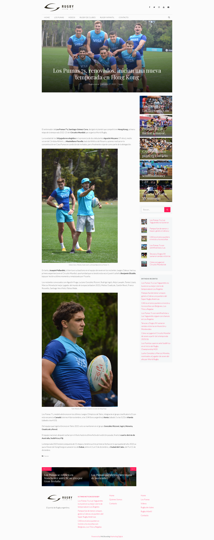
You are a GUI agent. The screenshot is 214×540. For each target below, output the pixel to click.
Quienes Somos (115, 499)
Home (47, 17)
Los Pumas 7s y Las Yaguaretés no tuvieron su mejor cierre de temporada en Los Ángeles (155, 286)
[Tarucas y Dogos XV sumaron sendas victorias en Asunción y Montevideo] (156, 200)
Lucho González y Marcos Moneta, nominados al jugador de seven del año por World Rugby (155, 356)
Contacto (124, 17)
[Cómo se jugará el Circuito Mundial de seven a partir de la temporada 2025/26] (144, 265)
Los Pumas (59, 17)
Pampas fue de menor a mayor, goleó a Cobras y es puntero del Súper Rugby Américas (159, 232)
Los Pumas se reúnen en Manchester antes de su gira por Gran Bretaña (63, 478)
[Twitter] (154, 7)
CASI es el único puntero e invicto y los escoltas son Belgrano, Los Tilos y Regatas (160, 240)
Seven (46, 456)
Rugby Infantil (107, 17)
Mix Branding (105, 536)
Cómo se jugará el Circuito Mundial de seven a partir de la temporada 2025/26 (158, 265)
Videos (71, 17)
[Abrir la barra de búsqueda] (169, 17)
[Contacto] (168, 7)
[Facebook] (149, 7)
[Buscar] (167, 209)
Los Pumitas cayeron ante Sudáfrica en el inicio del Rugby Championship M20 (155, 346)
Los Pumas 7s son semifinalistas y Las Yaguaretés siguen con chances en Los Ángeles (159, 249)
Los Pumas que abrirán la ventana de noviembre (111, 476)
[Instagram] (159, 7)
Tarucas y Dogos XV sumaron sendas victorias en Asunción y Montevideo (160, 257)
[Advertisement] (89, 111)
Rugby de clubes (88, 17)
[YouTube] (164, 7)
